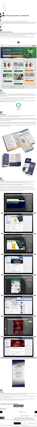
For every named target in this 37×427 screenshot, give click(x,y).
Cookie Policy (23, 425)
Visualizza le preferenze (32, 423)
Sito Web (25, 412)
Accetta (17, 423)
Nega (24, 423)
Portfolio (4, 7)
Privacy (26, 425)
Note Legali (12, 423)
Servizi (5, 5)
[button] (35, 415)
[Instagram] (1, 418)
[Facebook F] (3, 418)
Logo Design (21, 412)
